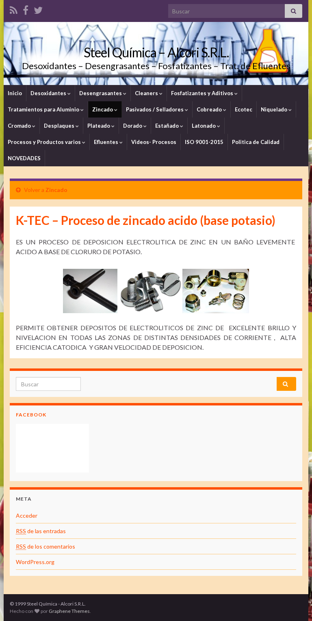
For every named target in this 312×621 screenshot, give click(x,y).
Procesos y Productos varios (45, 142)
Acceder (26, 515)
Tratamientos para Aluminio (44, 109)
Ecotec (243, 109)
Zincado (103, 109)
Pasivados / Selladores (155, 109)
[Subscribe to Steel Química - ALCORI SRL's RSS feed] (13, 9)
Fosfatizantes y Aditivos (202, 93)
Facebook (31, 415)
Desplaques (60, 125)
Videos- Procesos (153, 142)
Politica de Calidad (256, 142)
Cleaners (147, 93)
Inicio (15, 93)
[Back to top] (294, 603)
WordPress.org (35, 561)
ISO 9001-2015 (204, 142)
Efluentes (106, 142)
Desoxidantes (48, 93)
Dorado (133, 125)
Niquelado (274, 109)
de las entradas (41, 530)
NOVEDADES (24, 158)
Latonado (204, 125)
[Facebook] (25, 9)
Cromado (20, 125)
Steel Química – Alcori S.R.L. (156, 52)
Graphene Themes (69, 611)
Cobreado (210, 109)
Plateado (99, 125)
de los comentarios (45, 546)
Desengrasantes (101, 93)
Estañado (167, 125)
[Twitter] (38, 9)
